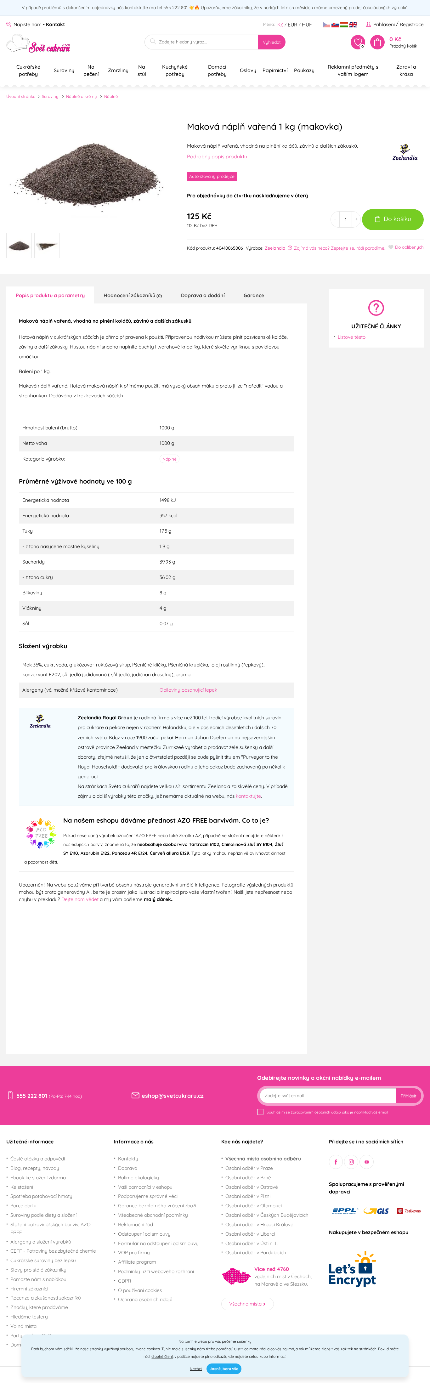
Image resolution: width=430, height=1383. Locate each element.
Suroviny (50, 96)
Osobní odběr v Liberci (250, 1234)
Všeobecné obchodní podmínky (153, 1215)
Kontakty (128, 1158)
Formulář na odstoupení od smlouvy (158, 1243)
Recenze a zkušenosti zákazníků (45, 1298)
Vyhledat (272, 42)
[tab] (50, 294)
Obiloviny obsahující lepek (188, 690)
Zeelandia (275, 248)
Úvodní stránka (21, 96)
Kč (280, 24)
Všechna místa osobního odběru (263, 1158)
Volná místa (23, 1326)
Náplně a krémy (81, 96)
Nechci (196, 1368)
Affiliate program (137, 1262)
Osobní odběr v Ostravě (251, 1187)
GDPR (124, 1281)
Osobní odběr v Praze (249, 1168)
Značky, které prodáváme (39, 1307)
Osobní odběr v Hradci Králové (259, 1224)
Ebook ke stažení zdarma (38, 1177)
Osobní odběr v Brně (248, 1177)
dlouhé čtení (162, 1356)
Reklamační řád (135, 1224)
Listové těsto (351, 337)
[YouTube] (366, 1162)
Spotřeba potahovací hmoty (41, 1196)
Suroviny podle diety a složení (43, 1215)
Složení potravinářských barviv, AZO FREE (50, 1228)
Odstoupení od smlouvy (144, 1234)
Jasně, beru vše (224, 1368)
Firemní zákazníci (29, 1288)
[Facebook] (336, 1162)
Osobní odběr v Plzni (247, 1196)
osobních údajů (327, 1112)
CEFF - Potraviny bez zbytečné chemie (53, 1251)
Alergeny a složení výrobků (40, 1241)
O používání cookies (140, 1290)
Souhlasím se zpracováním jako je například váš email (327, 1112)
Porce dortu (23, 1205)
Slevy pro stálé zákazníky (38, 1270)
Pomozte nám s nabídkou (38, 1279)
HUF (307, 24)
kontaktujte (248, 796)
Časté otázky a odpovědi (37, 1158)
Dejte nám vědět (80, 899)
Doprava (127, 1168)
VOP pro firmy (134, 1252)
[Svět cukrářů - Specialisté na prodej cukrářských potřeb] (38, 43)
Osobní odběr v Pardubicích (255, 1252)
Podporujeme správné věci (148, 1196)
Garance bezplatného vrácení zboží (157, 1205)
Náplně (111, 96)
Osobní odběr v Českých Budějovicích (266, 1215)
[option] (88, 171)
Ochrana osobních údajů (145, 1299)
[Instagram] (351, 1162)
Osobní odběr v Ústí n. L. (251, 1243)
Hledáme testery (29, 1316)
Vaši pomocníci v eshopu (145, 1187)
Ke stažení (21, 1187)
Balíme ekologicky (138, 1177)
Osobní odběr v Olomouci (253, 1205)
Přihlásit (408, 1096)
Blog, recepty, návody (34, 1168)
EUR (292, 24)
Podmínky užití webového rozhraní (156, 1271)
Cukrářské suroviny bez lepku (43, 1260)
